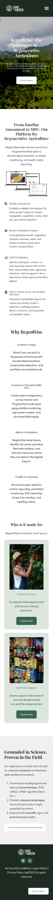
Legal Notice (39, 868)
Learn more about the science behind (25, 827)
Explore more (26, 620)
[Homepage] (14, 8)
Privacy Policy (15, 872)
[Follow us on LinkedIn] (23, 860)
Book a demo (26, 80)
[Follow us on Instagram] (29, 860)
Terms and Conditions (18, 868)
